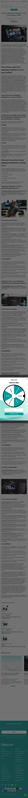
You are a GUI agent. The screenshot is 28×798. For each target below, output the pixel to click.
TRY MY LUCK (14, 414)
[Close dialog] (26, 379)
